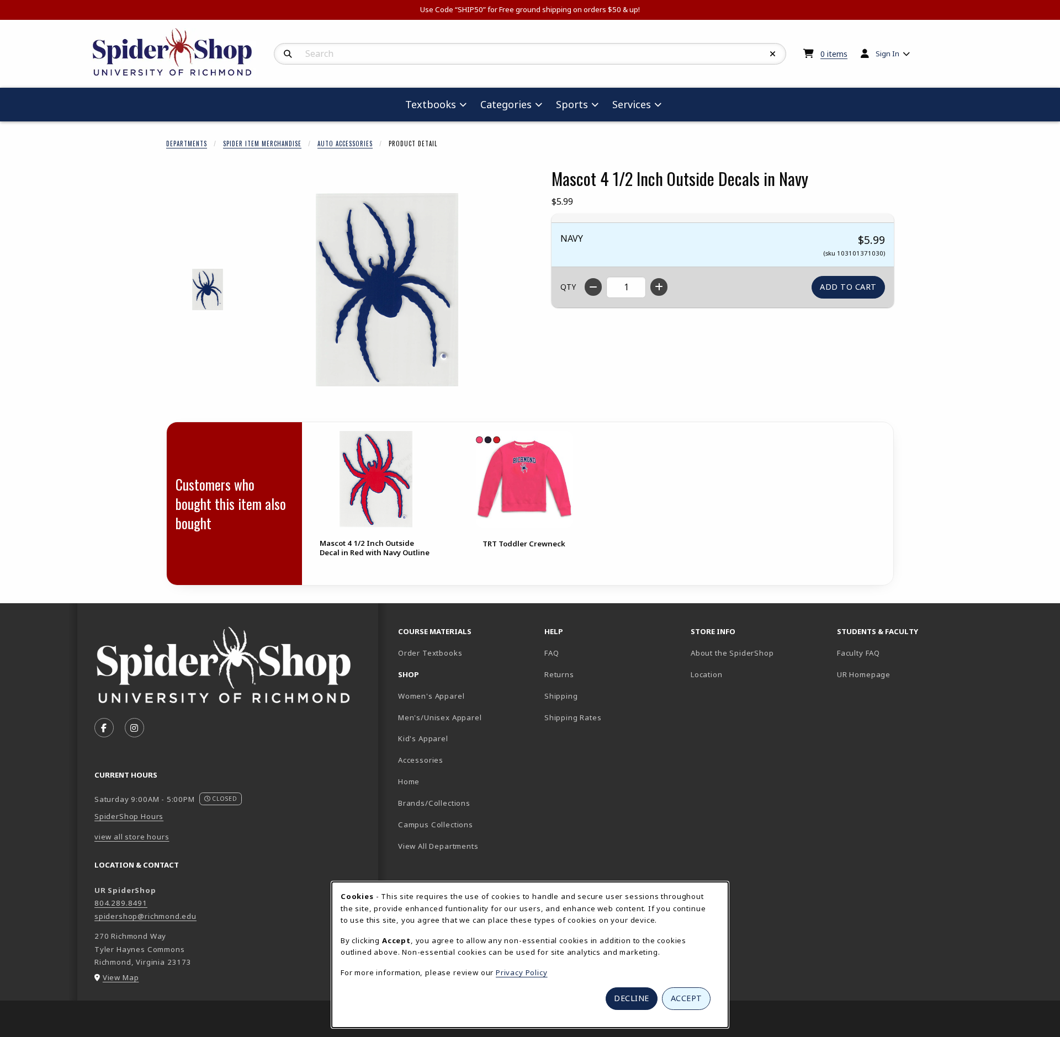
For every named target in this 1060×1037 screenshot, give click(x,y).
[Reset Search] (773, 54)
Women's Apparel (431, 696)
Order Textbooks (430, 653)
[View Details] (376, 479)
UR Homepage (864, 674)
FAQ (551, 653)
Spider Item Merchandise (262, 143)
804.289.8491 (120, 903)
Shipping (561, 696)
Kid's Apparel (423, 738)
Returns (559, 674)
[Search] (288, 54)
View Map (121, 977)
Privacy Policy (522, 972)
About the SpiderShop (732, 653)
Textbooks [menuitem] (430, 104)
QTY (568, 286)
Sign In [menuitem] (887, 54)
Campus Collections (435, 824)
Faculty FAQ (858, 653)
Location (707, 674)
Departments (186, 143)
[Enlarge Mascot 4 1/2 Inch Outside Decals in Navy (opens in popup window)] (387, 289)
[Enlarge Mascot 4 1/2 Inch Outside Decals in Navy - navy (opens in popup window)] (208, 289)
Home (409, 781)
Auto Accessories (345, 143)
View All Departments (438, 846)
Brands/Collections (434, 803)
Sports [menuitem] (572, 104)
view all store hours (131, 837)
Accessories (420, 760)
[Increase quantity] (658, 287)
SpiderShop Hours (128, 816)
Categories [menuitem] (506, 104)
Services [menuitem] (631, 104)
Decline (631, 998)
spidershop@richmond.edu (145, 916)
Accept (686, 998)
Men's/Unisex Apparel (440, 717)
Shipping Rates (573, 717)
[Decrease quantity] (593, 287)
